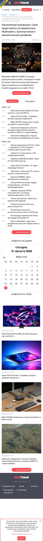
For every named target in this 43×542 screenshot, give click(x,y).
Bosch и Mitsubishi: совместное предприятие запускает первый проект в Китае (24, 223)
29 (32, 283)
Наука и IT (27, 9)
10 (6, 275)
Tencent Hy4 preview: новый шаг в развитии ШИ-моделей (22, 199)
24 (6, 283)
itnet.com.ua (36, 40)
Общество (5, 9)
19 (16, 279)
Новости (4, 15)
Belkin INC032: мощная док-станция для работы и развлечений (23, 123)
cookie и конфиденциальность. (21, 534)
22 (32, 279)
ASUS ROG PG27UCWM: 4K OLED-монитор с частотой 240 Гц (23, 111)
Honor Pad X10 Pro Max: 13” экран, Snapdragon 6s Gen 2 (23, 166)
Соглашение (21, 490)
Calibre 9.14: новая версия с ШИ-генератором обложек (22, 154)
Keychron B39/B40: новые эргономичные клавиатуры (19, 178)
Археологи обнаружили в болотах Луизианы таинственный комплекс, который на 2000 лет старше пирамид (22, 129)
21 (27, 279)
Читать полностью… (21, 93)
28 (27, 283)
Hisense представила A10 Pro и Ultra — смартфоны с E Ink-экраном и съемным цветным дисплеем (23, 147)
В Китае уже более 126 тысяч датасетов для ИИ (21, 205)
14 (27, 275)
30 (37, 283)
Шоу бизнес (37, 9)
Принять (21, 538)
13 (21, 275)
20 (21, 279)
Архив (21, 486)
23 (37, 279)
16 (37, 275)
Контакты (34, 486)
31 (6, 288)
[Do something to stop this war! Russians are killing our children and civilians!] (4, 4)
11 (11, 275)
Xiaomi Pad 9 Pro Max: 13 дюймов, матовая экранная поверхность (22, 117)
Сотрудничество (8, 486)
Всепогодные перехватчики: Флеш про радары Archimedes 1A (23, 216)
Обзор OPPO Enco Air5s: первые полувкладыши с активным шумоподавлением (22, 184)
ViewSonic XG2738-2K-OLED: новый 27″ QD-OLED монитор (23, 159)
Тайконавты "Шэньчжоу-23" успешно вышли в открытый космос (23, 172)
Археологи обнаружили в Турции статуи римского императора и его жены (23, 136)
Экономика (16, 9)
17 (6, 279)
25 (11, 283)
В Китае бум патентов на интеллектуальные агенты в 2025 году (23, 211)
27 (21, 283)
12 (16, 275)
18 (11, 279)
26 (16, 283)
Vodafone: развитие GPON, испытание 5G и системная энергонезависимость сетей (20, 192)
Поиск (40, 3)
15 (32, 275)
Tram (21, 2)
